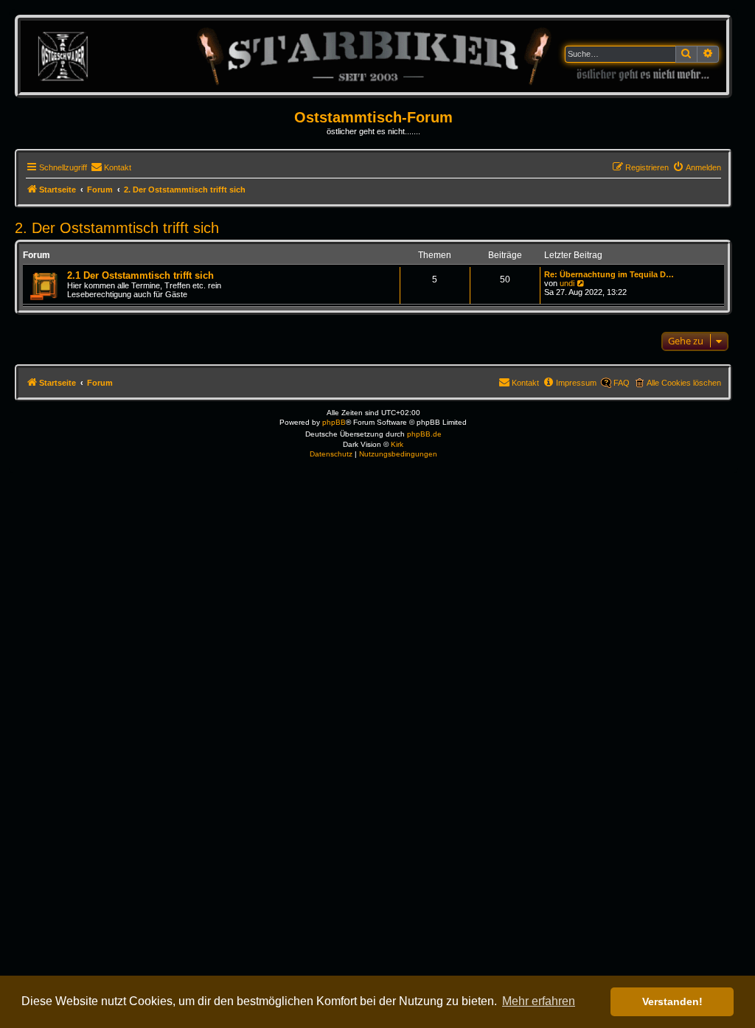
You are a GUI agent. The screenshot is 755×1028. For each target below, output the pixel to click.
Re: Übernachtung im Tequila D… (609, 274)
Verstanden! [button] (672, 1001)
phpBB (334, 422)
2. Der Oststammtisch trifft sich (117, 228)
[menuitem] (111, 167)
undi (567, 283)
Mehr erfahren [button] (538, 1001)
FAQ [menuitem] (621, 382)
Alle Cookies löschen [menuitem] (684, 382)
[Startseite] (373, 56)
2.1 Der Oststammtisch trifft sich (140, 275)
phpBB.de (424, 434)
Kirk (397, 444)
